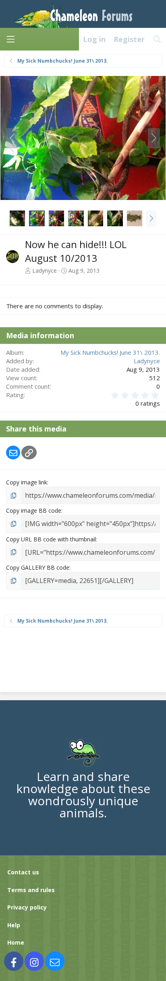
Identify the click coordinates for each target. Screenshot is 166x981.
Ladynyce (44, 270)
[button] (151, 218)
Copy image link (26, 482)
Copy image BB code (33, 510)
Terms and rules (31, 890)
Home (15, 942)
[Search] (157, 39)
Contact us (23, 872)
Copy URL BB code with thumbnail (51, 539)
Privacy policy (27, 907)
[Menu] (10, 39)
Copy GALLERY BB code (37, 567)
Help (13, 925)
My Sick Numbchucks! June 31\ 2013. (110, 352)
